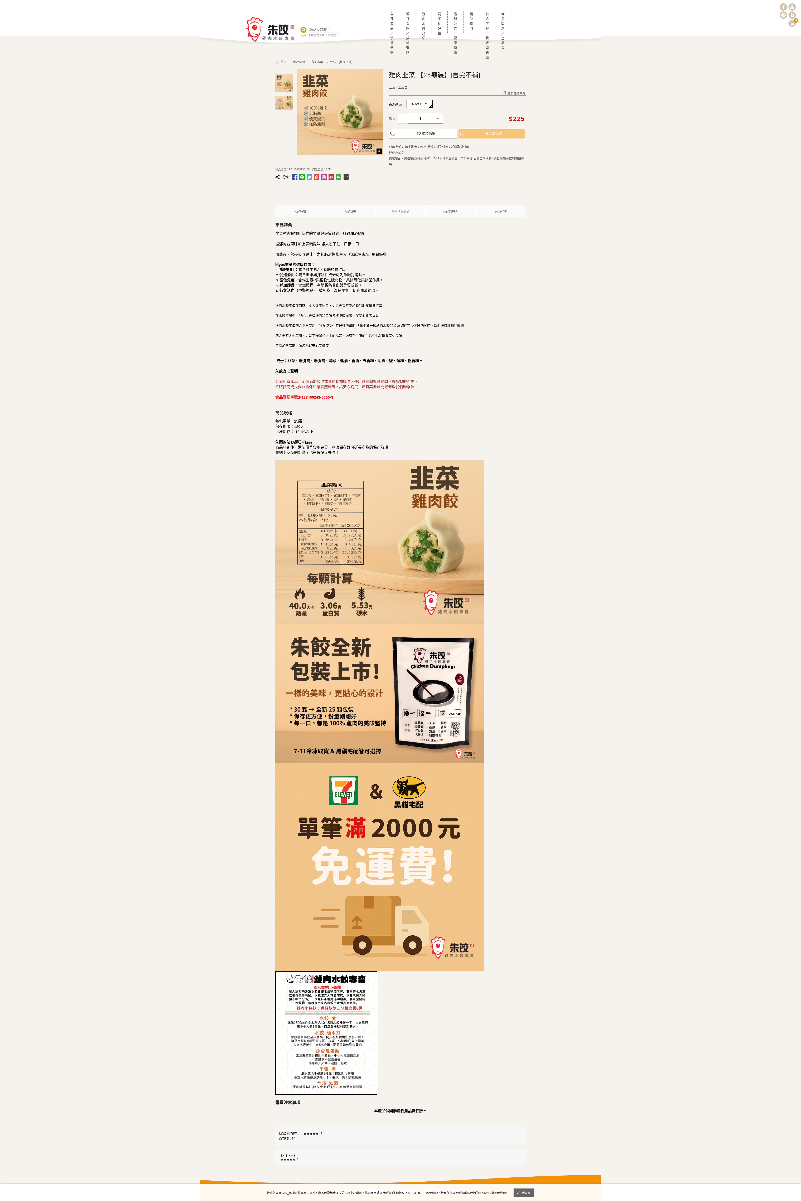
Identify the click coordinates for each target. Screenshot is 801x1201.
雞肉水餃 (319, 35)
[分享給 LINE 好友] (302, 177)
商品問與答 (450, 211)
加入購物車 (494, 134)
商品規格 (350, 211)
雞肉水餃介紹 (423, 22)
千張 (327, 35)
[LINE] (783, 15)
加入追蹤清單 (425, 134)
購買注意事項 (400, 211)
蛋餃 (333, 35)
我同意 (526, 1193)
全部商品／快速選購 (392, 22)
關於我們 (471, 21)
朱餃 (310, 35)
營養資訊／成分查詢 (407, 22)
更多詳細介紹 (516, 93)
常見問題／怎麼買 (503, 22)
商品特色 (300, 211)
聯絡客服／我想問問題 (487, 22)
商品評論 (501, 211)
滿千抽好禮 (439, 22)
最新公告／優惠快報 (455, 22)
